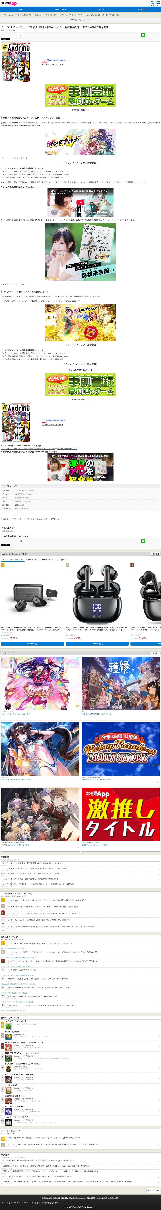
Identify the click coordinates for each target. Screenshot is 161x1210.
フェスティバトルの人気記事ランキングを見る (16, 966)
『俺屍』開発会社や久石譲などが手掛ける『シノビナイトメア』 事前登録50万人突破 (35, 174)
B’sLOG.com (113, 1198)
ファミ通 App (9, 3)
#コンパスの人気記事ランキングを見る (14, 948)
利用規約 (56, 1198)
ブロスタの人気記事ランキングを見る (13, 1010)
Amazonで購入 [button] (32, 644)
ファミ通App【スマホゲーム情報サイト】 (18, 15)
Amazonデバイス (46, 559)
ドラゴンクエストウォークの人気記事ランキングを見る (19, 957)
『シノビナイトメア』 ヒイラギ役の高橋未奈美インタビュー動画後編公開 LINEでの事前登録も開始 (84, 15)
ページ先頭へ (154, 1190)
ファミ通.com (102, 1198)
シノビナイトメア (7, 531)
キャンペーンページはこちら (12, 284)
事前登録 (73, 20)
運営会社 (64, 1198)
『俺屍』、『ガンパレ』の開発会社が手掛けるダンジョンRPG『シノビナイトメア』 (34, 171)
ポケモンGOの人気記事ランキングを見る (14, 993)
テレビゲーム (62, 559)
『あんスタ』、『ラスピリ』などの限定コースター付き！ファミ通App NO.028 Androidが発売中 (39, 448)
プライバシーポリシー (77, 1198)
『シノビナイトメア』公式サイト (14, 158)
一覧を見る (155, 554)
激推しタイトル (85, 20)
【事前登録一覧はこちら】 (80, 110)
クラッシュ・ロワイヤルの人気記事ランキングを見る (18, 975)
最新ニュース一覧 (41, 15)
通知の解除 (91, 1198)
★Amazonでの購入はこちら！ (52, 64)
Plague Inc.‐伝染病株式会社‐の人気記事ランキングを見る (18, 984)
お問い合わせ (47, 1198)
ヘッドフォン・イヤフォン (13, 559)
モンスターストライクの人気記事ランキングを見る (17, 1002)
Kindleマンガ (31, 559)
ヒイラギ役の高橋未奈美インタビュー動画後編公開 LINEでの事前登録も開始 (32, 177)
